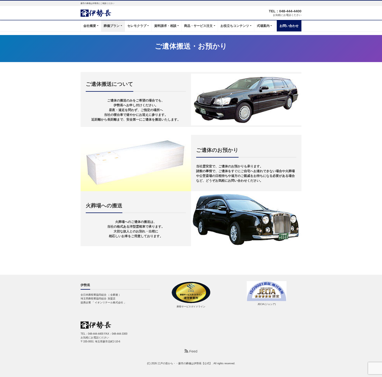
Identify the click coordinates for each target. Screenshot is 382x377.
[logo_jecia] (266, 291)
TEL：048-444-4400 (285, 11)
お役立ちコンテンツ (234, 25)
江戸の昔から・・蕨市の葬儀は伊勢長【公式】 (185, 363)
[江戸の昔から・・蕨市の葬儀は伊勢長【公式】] (96, 12)
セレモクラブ (136, 25)
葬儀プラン (112, 25)
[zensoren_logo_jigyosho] (191, 292)
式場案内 (263, 25)
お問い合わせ (289, 25)
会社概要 (89, 25)
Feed (192, 351)
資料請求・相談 (165, 25)
